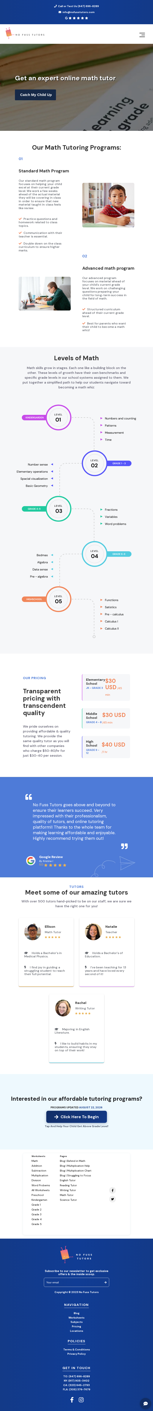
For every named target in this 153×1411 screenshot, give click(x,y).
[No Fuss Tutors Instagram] (81, 1400)
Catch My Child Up (36, 95)
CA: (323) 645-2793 (76, 1385)
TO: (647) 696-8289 (76, 1376)
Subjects (77, 1321)
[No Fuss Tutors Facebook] (71, 1400)
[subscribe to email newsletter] (105, 1282)
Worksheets (76, 1317)
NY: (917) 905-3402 (76, 1380)
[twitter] (111, 1199)
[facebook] (111, 1190)
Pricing (76, 1326)
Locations (76, 1330)
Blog (76, 1313)
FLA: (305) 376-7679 (76, 1389)
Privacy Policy (76, 1353)
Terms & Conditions (76, 1349)
